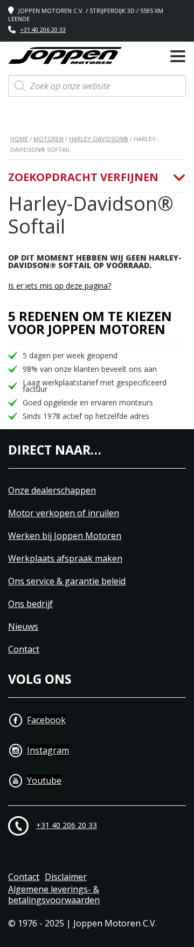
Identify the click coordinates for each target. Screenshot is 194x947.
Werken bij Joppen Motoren (64, 536)
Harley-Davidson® (98, 139)
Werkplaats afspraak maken (65, 558)
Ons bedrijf (30, 604)
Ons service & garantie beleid (67, 581)
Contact (23, 649)
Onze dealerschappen (52, 490)
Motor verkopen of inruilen (63, 513)
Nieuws (23, 626)
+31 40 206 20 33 (43, 29)
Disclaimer (66, 877)
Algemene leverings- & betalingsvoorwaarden (54, 895)
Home (19, 139)
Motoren (48, 139)
